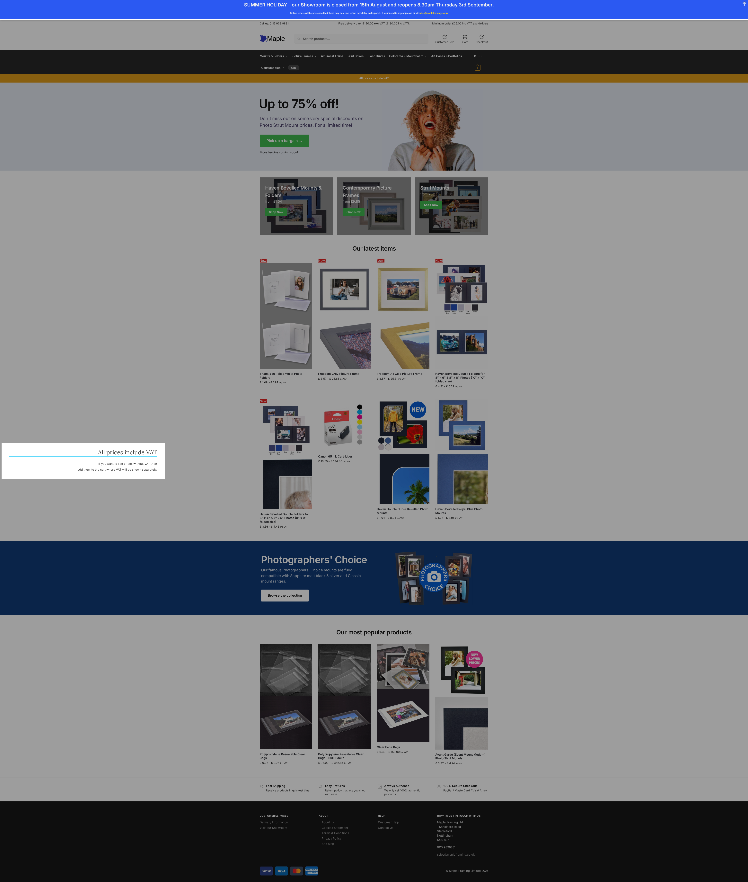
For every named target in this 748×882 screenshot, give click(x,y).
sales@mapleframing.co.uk (433, 13)
